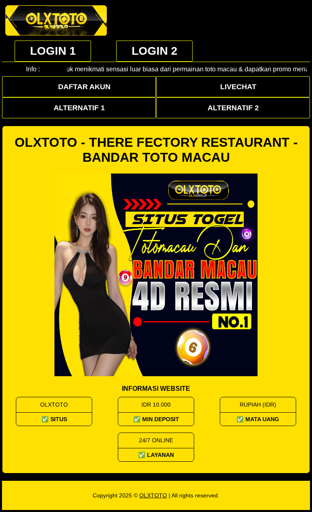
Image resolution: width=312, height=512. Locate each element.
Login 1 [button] (53, 51)
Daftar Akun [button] (84, 87)
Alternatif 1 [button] (79, 108)
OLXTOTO (153, 495)
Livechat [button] (238, 87)
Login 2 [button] (155, 51)
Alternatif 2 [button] (233, 108)
